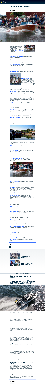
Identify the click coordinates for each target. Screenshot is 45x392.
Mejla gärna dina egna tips (19, 50)
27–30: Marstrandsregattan (15, 150)
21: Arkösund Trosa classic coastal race (17, 114)
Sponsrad (12, 383)
